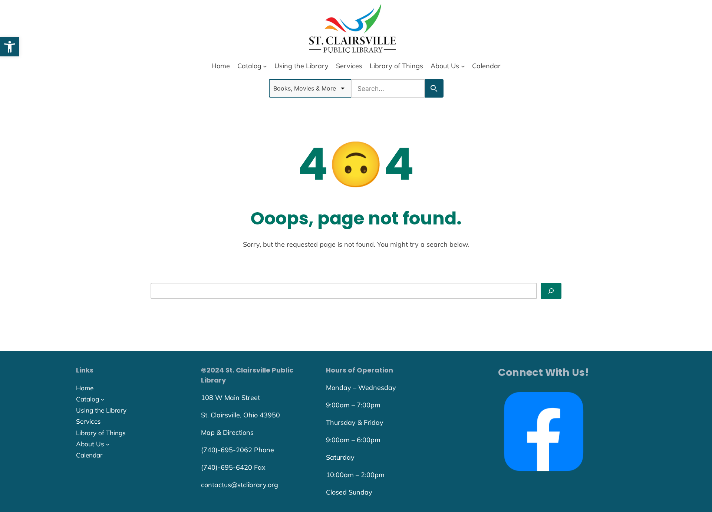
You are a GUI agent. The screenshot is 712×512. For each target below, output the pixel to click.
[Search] (551, 291)
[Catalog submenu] (265, 66)
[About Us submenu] (463, 66)
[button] (9, 46)
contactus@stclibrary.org (239, 484)
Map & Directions (227, 432)
